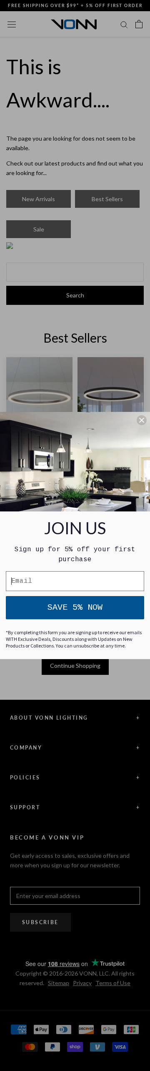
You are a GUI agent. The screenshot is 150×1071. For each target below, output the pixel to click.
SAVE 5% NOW (75, 607)
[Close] (142, 420)
